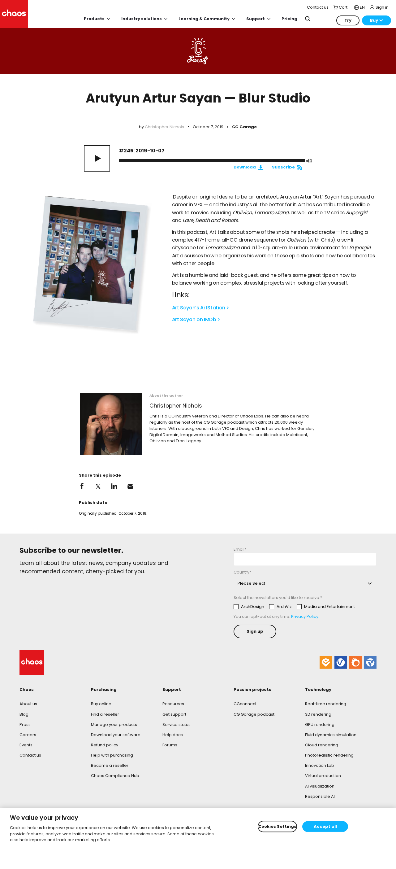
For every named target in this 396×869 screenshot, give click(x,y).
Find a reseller (105, 714)
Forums (169, 745)
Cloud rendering (321, 745)
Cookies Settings (277, 826)
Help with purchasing (112, 755)
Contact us (30, 755)
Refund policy (104, 745)
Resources (173, 704)
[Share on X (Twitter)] (98, 486)
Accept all (325, 826)
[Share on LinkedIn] (114, 486)
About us (28, 704)
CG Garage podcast (254, 714)
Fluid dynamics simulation (330, 735)
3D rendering (318, 714)
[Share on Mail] (130, 486)
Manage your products (114, 724)
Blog (23, 714)
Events (25, 745)
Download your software (115, 735)
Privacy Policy (304, 616)
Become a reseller (109, 765)
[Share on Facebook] (82, 486)
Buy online (101, 704)
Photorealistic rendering (329, 755)
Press (25, 724)
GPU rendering (319, 724)
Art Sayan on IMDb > (196, 319)
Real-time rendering (325, 704)
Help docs (172, 735)
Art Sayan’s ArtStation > (201, 307)
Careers (27, 735)
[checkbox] (294, 607)
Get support (174, 714)
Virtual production (323, 776)
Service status (176, 724)
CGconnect (245, 704)
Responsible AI (320, 796)
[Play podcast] (97, 158)
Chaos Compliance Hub (115, 776)
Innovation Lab (319, 765)
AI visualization (319, 786)
